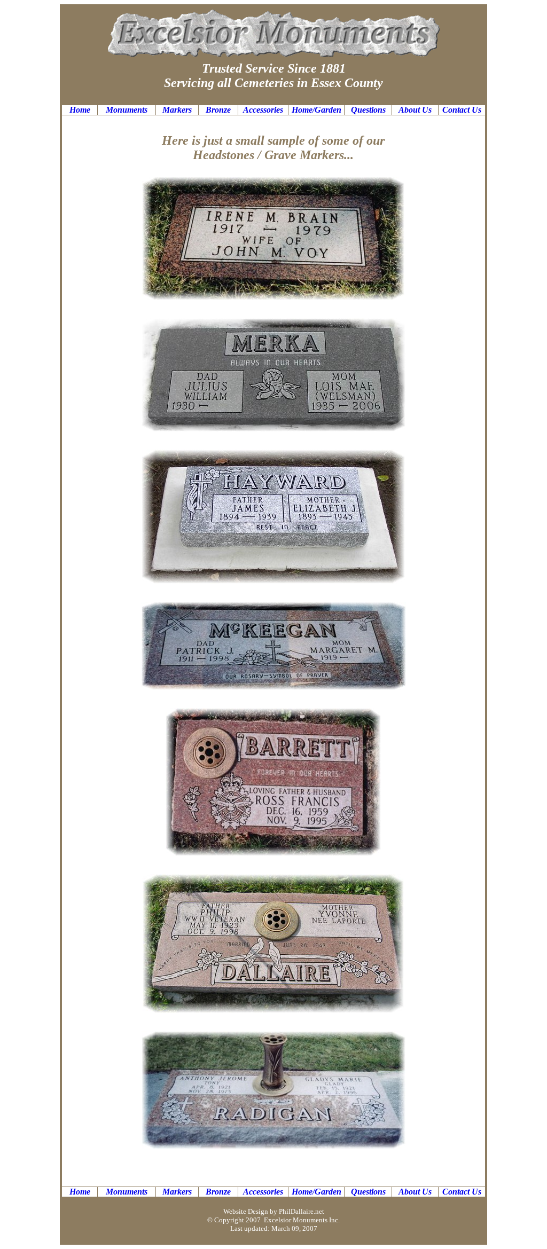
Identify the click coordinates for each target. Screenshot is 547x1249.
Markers (177, 109)
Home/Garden (316, 109)
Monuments (126, 109)
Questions (368, 109)
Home (79, 109)
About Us (415, 109)
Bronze (218, 109)
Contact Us (461, 109)
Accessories (263, 109)
